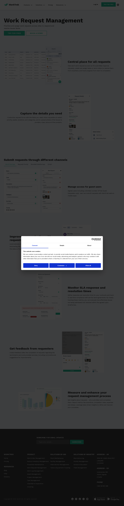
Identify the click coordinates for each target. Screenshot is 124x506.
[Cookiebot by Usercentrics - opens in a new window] (93, 239)
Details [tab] (62, 245)
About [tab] (89, 245)
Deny (36, 265)
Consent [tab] (34, 245)
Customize (61, 265)
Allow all (88, 265)
